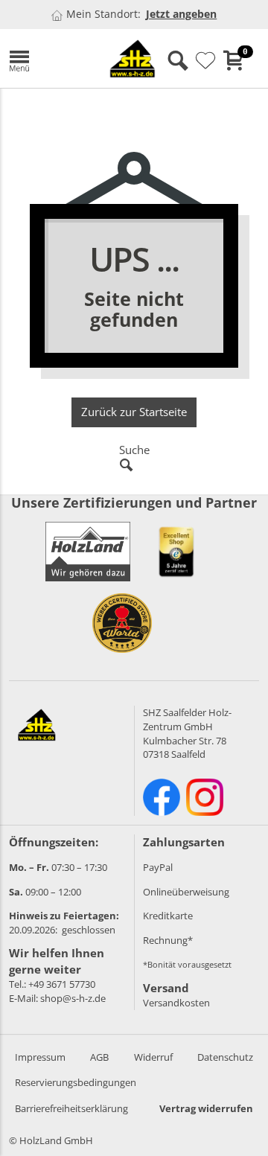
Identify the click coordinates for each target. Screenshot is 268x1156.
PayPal (158, 867)
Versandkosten (176, 1002)
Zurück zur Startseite (134, 411)
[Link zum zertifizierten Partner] (176, 551)
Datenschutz (225, 1057)
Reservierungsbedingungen (75, 1082)
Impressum (40, 1057)
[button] (44, 58)
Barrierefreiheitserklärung (71, 1108)
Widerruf (153, 1057)
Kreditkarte (168, 915)
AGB (99, 1057)
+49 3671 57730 (61, 984)
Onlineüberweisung (186, 891)
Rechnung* (168, 940)
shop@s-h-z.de (73, 998)
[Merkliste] (205, 61)
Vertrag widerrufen (206, 1108)
